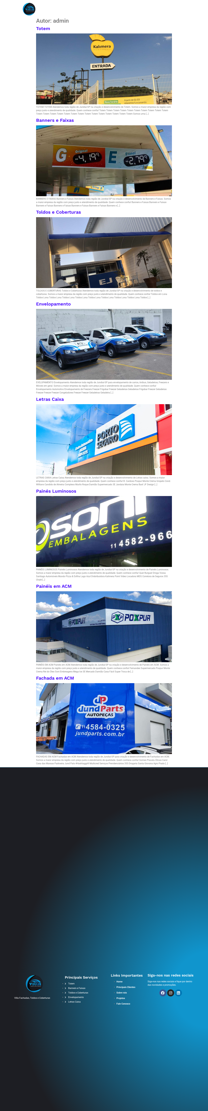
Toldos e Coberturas (58, 212)
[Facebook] (165, 9)
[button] (189, 9)
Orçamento (128, 9)
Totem (43, 28)
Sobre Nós (84, 9)
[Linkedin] (178, 992)
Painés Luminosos (56, 491)
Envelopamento (53, 304)
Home (71, 9)
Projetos (112, 9)
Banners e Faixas (55, 120)
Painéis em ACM (54, 586)
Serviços (98, 9)
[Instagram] (170, 9)
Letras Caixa (50, 399)
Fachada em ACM (55, 678)
